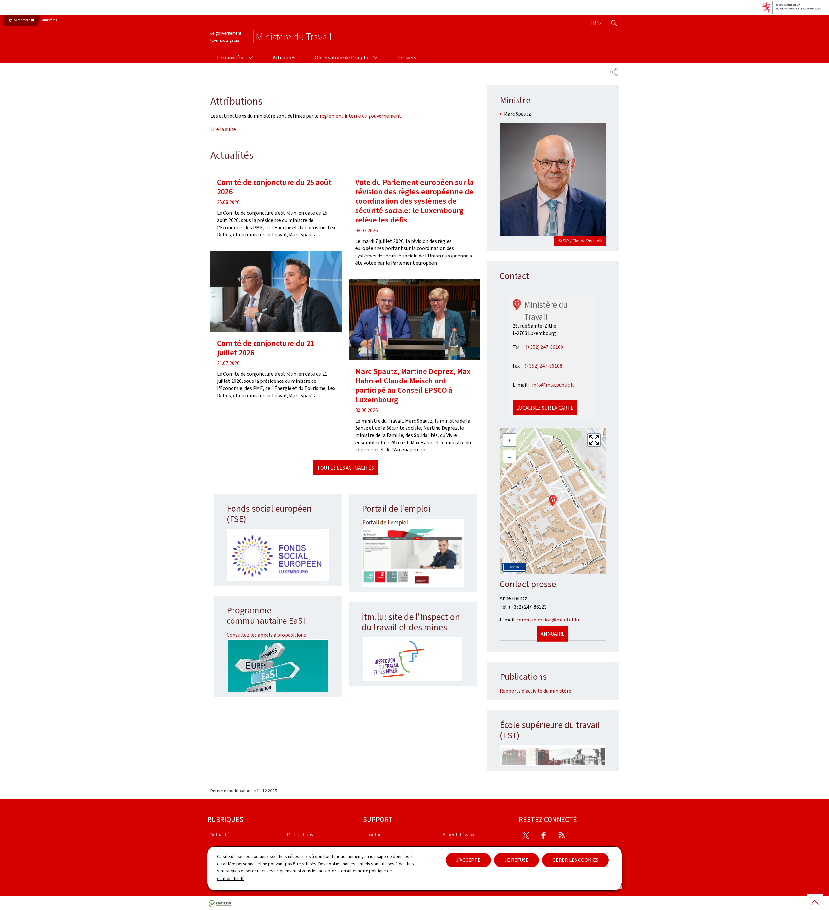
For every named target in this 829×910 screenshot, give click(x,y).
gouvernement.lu (21, 20)
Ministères (49, 20)
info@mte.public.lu (553, 384)
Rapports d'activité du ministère (535, 691)
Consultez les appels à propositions (266, 634)
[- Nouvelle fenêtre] (278, 555)
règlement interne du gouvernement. (361, 115)
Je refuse (516, 860)
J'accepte (468, 860)
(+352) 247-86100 (544, 347)
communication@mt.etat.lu (548, 619)
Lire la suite (223, 129)
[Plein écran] (594, 440)
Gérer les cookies (575, 860)
